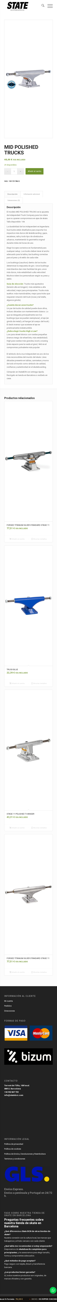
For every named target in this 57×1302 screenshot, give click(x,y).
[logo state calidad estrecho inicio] (23, 6)
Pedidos (8, 1006)
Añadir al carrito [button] (18, 539)
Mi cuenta (8, 1001)
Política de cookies (12, 1149)
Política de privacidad (13, 1144)
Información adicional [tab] (32, 194)
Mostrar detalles (40, 539)
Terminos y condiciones (14, 1159)
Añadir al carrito (34, 171)
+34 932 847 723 (11, 1092)
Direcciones (9, 1011)
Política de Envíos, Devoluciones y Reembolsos (25, 1154)
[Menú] (48, 6)
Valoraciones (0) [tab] (13, 200)
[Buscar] (41, 6)
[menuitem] (41, 6)
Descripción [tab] (12, 194)
